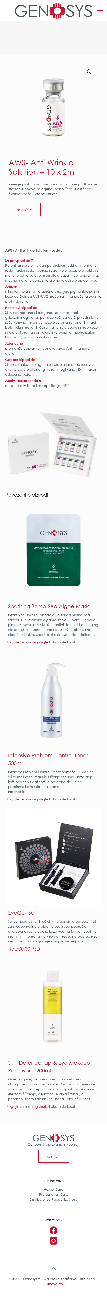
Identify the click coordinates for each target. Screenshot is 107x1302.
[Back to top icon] (53, 1268)
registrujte (40, 642)
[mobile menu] (100, 10)
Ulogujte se (14, 642)
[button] (89, 72)
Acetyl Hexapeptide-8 (23, 381)
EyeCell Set (22, 912)
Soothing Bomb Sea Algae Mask (48, 606)
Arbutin (11, 286)
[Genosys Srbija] (53, 10)
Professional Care (53, 1194)
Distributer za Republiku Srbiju (54, 1199)
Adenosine (14, 343)
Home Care (53, 1189)
